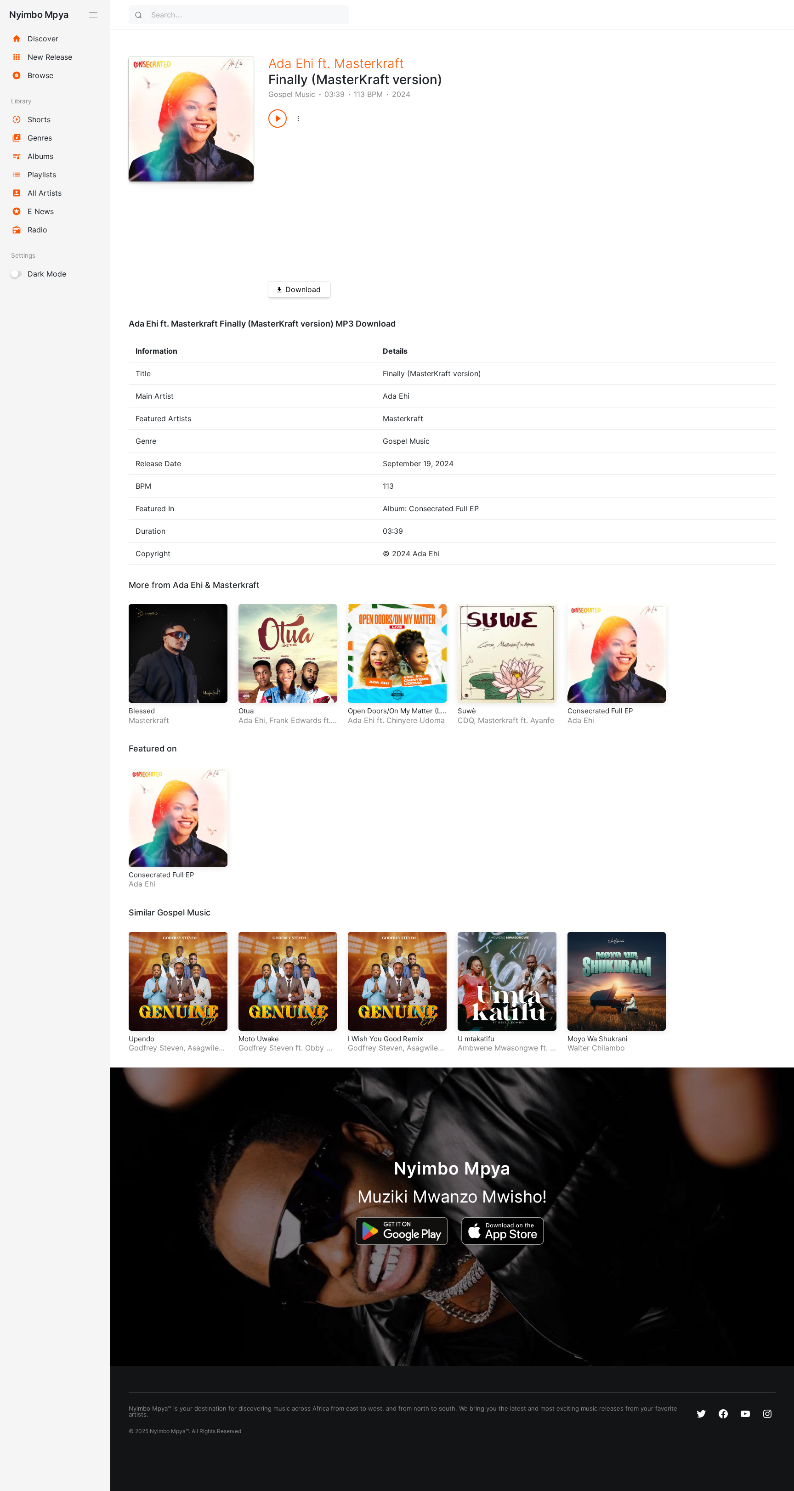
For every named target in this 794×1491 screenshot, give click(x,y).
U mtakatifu (476, 1038)
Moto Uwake (258, 1038)
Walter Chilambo (596, 1047)
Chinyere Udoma (415, 720)
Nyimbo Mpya (38, 14)
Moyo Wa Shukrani (597, 1038)
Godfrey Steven (156, 1047)
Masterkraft (369, 63)
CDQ (466, 720)
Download (303, 289)
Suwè (467, 710)
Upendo (141, 1038)
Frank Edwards (295, 720)
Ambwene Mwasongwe (498, 1047)
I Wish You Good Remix (385, 1038)
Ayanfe (542, 720)
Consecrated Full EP (600, 710)
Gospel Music (291, 94)
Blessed (142, 710)
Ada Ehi (291, 63)
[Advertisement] (496, 201)
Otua (246, 710)
